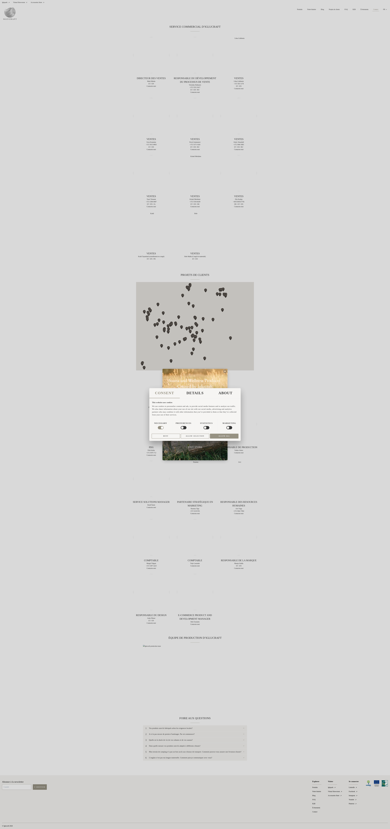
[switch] (183, 427)
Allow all (224, 436)
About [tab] (225, 393)
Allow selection (195, 436)
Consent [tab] (164, 393)
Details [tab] (195, 393)
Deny (165, 436)
